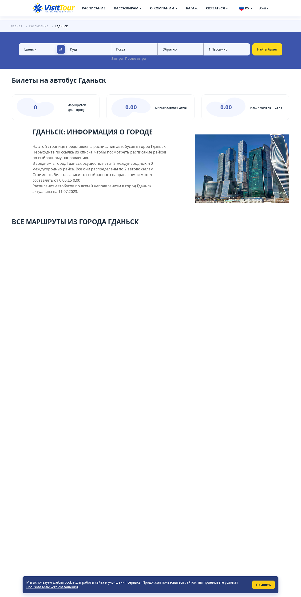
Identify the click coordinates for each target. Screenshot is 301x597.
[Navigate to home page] (53, 8)
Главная (15, 26)
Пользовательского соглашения (52, 587)
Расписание (93, 8)
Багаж (192, 8)
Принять (263, 584)
